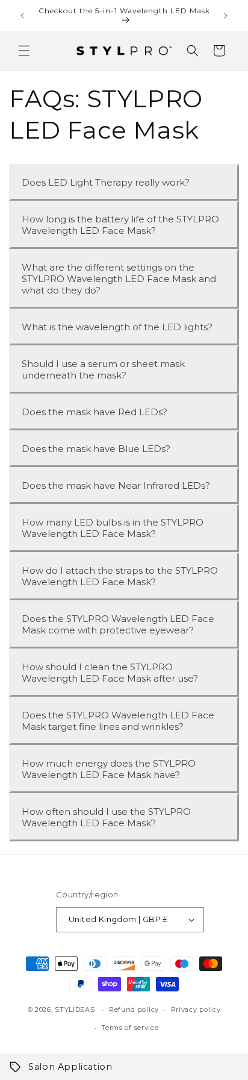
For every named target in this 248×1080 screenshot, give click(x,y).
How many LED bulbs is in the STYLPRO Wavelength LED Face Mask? (112, 527)
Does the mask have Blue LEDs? (96, 448)
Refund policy (134, 1009)
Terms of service (129, 1027)
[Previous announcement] (22, 15)
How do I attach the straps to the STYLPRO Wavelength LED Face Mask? (120, 576)
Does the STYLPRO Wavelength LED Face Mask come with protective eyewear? (118, 624)
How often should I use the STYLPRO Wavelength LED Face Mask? (106, 817)
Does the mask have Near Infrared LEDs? (116, 485)
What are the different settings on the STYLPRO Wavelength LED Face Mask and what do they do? (119, 279)
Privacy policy (196, 1009)
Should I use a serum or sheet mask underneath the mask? (103, 369)
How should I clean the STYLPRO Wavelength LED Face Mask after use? (110, 672)
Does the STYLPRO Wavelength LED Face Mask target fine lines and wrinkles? (118, 720)
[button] (24, 50)
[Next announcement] (225, 15)
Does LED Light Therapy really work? (106, 182)
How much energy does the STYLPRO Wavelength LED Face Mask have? (109, 769)
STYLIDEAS (75, 1009)
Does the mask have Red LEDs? (94, 412)
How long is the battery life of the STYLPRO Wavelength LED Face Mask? (120, 224)
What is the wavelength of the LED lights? (117, 327)
